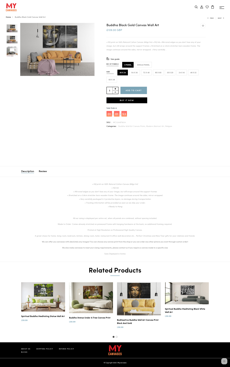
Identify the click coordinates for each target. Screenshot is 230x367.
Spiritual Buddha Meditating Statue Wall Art (43, 316)
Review (43, 171)
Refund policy (66, 349)
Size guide (115, 59)
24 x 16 (182, 72)
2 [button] (117, 337)
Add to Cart (134, 90)
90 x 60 (158, 72)
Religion (168, 126)
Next (220, 18)
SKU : (109, 122)
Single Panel (143, 64)
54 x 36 (134, 72)
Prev (212, 18)
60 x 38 (112, 79)
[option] (12, 28)
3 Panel (128, 64)
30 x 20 (170, 72)
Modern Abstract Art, (155, 126)
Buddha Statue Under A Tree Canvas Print (89, 317)
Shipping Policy (44, 349)
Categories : (111, 126)
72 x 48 (146, 72)
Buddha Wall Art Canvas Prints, (132, 126)
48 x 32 (193, 72)
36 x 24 (123, 72)
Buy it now (127, 100)
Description (27, 171)
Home (8, 17)
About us (25, 349)
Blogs (24, 352)
